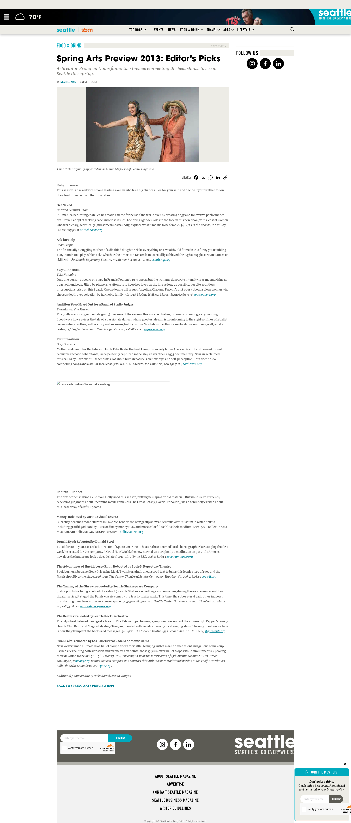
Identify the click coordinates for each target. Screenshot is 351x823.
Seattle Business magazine (175, 800)
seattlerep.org (161, 259)
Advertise (175, 784)
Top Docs (135, 30)
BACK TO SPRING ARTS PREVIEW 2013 (85, 685)
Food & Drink (190, 30)
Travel (211, 30)
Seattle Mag (68, 82)
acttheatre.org (192, 364)
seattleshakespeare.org (95, 606)
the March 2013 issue (114, 169)
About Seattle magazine (175, 776)
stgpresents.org (154, 329)
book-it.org (209, 576)
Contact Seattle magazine (175, 792)
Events (159, 30)
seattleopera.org (205, 294)
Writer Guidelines (175, 808)
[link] (143, 45)
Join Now (120, 738)
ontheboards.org (91, 230)
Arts (226, 30)
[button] (144, 29)
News (172, 30)
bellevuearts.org (131, 532)
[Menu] (6, 17)
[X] (203, 178)
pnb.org (105, 666)
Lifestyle (244, 30)
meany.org (82, 661)
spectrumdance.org (180, 556)
